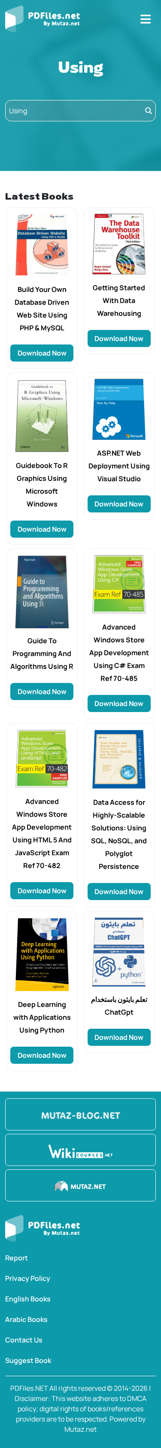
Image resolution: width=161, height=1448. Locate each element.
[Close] (145, 19)
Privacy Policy (27, 1278)
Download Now (42, 353)
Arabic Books (26, 1319)
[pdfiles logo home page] (42, 19)
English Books (28, 1299)
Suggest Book (28, 1360)
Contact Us (24, 1340)
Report (16, 1258)
